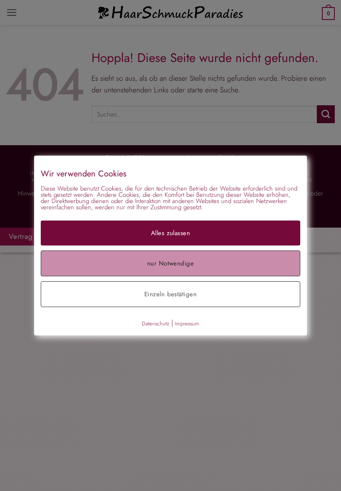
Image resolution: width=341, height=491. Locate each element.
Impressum (187, 323)
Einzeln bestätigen (170, 294)
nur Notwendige (170, 263)
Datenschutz (155, 323)
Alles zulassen (170, 233)
